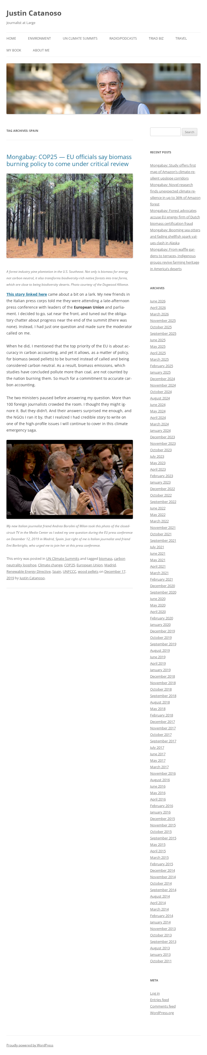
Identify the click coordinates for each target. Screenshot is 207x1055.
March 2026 (159, 314)
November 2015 (163, 825)
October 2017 (161, 734)
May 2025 (157, 346)
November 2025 (163, 320)
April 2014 (158, 902)
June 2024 (157, 404)
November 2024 (163, 385)
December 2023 (162, 437)
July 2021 (157, 546)
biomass (105, 558)
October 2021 (161, 534)
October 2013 (161, 935)
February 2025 (161, 365)
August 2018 (160, 702)
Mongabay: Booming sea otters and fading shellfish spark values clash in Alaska (175, 236)
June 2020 (157, 598)
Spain (56, 571)
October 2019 (161, 637)
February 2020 (161, 618)
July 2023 (157, 456)
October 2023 (161, 449)
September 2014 (163, 889)
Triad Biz (156, 38)
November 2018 (163, 682)
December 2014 (162, 870)
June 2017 (157, 753)
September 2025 (163, 333)
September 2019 (163, 644)
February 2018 (161, 715)
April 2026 (158, 307)
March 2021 (159, 572)
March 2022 (159, 521)
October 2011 (161, 961)
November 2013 (163, 928)
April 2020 (158, 611)
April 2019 (158, 663)
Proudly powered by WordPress (29, 1045)
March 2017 (159, 766)
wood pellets (88, 571)
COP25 (69, 565)
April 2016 (158, 799)
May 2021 (157, 559)
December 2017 (162, 721)
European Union (90, 565)
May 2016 (157, 792)
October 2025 (161, 327)
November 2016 (163, 773)
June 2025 (157, 339)
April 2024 (158, 417)
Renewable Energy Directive (28, 571)
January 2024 (160, 430)
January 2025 (160, 372)
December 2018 (162, 676)
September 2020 (163, 592)
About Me (41, 50)
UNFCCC (69, 571)
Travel (181, 38)
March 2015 (159, 857)
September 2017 (163, 741)
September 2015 (163, 838)
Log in (155, 993)
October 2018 (161, 689)
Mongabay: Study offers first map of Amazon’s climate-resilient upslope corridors (173, 172)
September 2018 (163, 695)
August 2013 (160, 948)
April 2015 (158, 851)
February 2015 (161, 863)
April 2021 (158, 566)
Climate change (50, 565)
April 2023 (158, 469)
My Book (13, 50)
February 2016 (161, 805)
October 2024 (161, 391)
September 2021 (163, 540)
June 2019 (157, 656)
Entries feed (159, 999)
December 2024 (162, 378)
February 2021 (161, 579)
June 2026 (157, 301)
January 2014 (160, 922)
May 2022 (157, 514)
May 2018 (157, 708)
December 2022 (162, 488)
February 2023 (161, 475)
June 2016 (157, 786)
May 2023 (157, 462)
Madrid (110, 565)
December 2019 (162, 631)
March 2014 (159, 909)
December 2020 (162, 585)
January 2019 (160, 669)
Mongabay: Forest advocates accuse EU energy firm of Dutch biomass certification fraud (175, 217)
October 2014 (161, 883)
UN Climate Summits (80, 38)
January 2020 (160, 624)
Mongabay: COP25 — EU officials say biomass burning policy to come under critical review (69, 160)
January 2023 (160, 482)
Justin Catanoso (33, 13)
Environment (39, 38)
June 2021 (157, 553)
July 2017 (157, 747)
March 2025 (159, 359)
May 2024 (157, 411)
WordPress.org (162, 1012)
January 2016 (160, 812)
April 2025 (158, 352)
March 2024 (159, 424)
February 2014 (161, 915)
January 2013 (160, 954)
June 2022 (157, 508)
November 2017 (163, 728)
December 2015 (162, 818)
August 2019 (160, 650)
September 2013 (163, 941)
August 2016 (160, 779)
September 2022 (163, 501)
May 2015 (157, 844)
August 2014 (160, 896)
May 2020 (157, 605)
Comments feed (163, 1006)
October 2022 (161, 495)
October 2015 (161, 831)
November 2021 (163, 527)
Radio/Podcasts (123, 38)
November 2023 (163, 443)
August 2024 (160, 398)
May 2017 (157, 760)
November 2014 (163, 876)
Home (11, 38)
